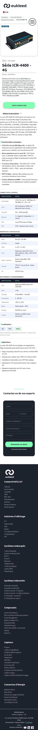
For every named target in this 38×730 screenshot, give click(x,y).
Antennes (7, 502)
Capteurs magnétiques (11, 650)
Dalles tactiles (8, 524)
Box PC (6, 556)
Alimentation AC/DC (10, 700)
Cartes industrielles (10, 551)
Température (8, 657)
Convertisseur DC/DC (11, 702)
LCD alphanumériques (11, 532)
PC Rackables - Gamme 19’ (12, 596)
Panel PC (7, 559)
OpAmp (6, 630)
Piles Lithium (8, 692)
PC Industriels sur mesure (12, 598)
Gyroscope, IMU (9, 665)
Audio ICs (7, 633)
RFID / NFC (7, 497)
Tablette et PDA (9, 564)
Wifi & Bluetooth (9, 499)
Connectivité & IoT (16, 17)
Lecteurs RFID (8, 569)
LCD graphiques (9, 534)
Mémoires (7, 561)
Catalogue (4, 17)
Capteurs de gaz (9, 673)
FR (7, 12)
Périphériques (8, 571)
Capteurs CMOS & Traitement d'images (16, 675)
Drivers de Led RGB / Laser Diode (14, 628)
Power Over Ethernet (10, 697)
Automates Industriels (11, 586)
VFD (5, 537)
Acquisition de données (11, 588)
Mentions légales (17, 714)
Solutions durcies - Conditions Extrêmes (16, 593)
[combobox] (6, 12)
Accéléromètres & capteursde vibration (12, 653)
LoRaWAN (7, 492)
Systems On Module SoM (12, 554)
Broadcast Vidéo (9, 623)
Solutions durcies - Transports (13, 591)
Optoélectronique (10, 625)
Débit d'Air (7, 660)
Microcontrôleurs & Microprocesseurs (16, 615)
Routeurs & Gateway (7, 20)
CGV (25, 714)
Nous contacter (19, 105)
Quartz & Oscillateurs (11, 613)
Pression (7, 647)
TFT (5, 521)
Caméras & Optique (10, 566)
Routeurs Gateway (10, 505)
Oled (5, 526)
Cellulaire (7, 487)
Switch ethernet (9, 507)
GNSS (6, 494)
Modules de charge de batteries (14, 695)
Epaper (6, 529)
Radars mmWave (9, 668)
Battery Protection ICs (11, 620)
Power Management (10, 618)
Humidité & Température (11, 663)
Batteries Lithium (9, 690)
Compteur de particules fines (13, 670)
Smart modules (9, 489)
